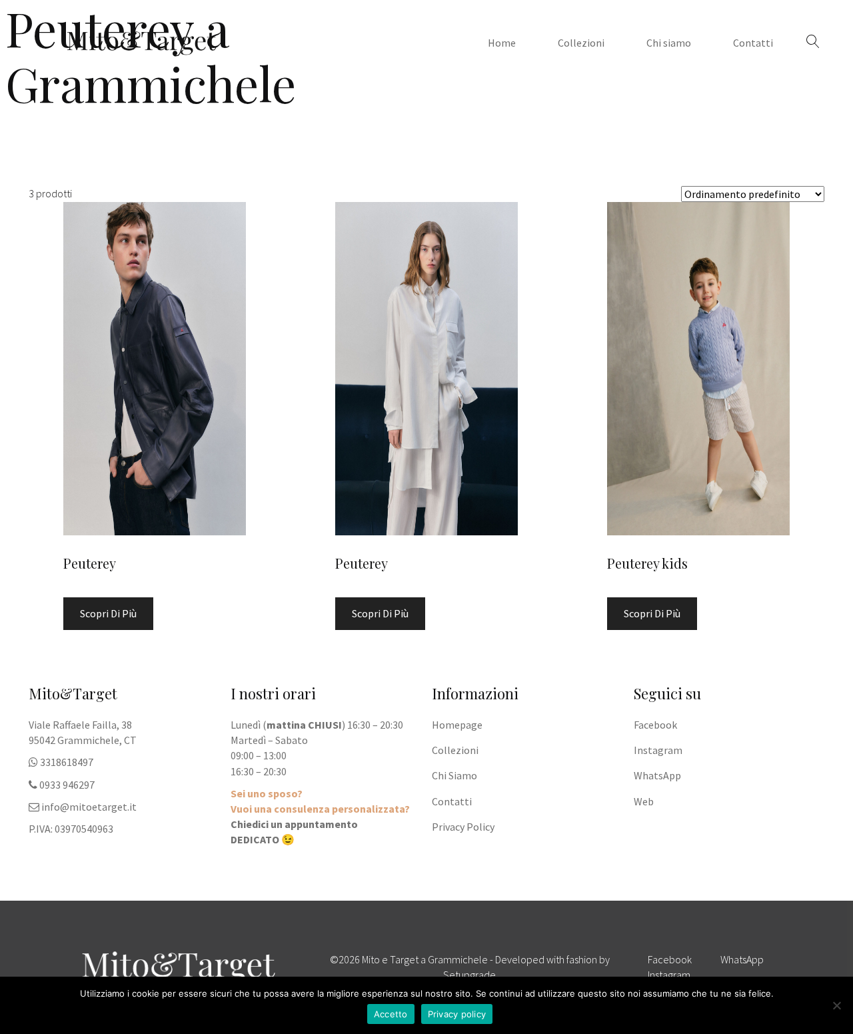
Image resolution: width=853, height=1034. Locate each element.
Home (502, 42)
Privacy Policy (463, 826)
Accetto (391, 1014)
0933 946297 (67, 784)
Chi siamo (668, 42)
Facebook (655, 724)
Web (644, 801)
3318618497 (66, 762)
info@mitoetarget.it (89, 806)
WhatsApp (657, 775)
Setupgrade (469, 974)
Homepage (457, 724)
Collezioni (581, 42)
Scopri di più (108, 613)
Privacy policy (457, 1014)
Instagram (658, 750)
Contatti (753, 42)
